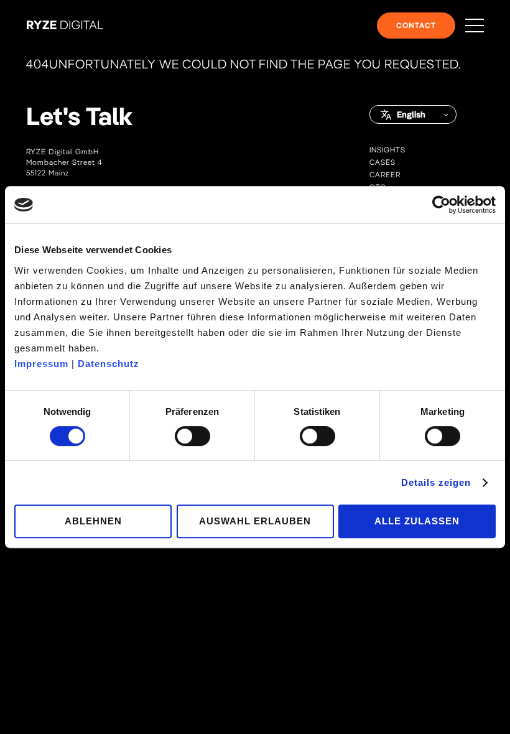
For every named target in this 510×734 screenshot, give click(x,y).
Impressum (41, 363)
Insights (387, 149)
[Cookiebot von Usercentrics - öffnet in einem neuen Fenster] (441, 204)
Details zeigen (436, 482)
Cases (382, 162)
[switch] (192, 436)
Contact (416, 25)
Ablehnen (93, 521)
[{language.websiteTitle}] (65, 26)
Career (385, 174)
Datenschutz (108, 363)
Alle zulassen (417, 521)
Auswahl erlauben (255, 521)
